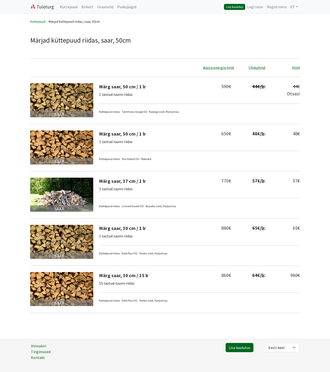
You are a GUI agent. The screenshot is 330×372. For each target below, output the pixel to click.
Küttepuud (69, 6)
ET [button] (292, 6)
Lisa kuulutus (234, 7)
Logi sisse (255, 6)
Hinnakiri (38, 345)
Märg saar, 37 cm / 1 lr (122, 181)
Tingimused (40, 351)
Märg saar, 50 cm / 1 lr (122, 87)
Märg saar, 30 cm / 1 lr (122, 228)
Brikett (87, 6)
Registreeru (277, 6)
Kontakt (38, 357)
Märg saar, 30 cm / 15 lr (124, 275)
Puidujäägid (126, 6)
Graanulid (105, 6)
